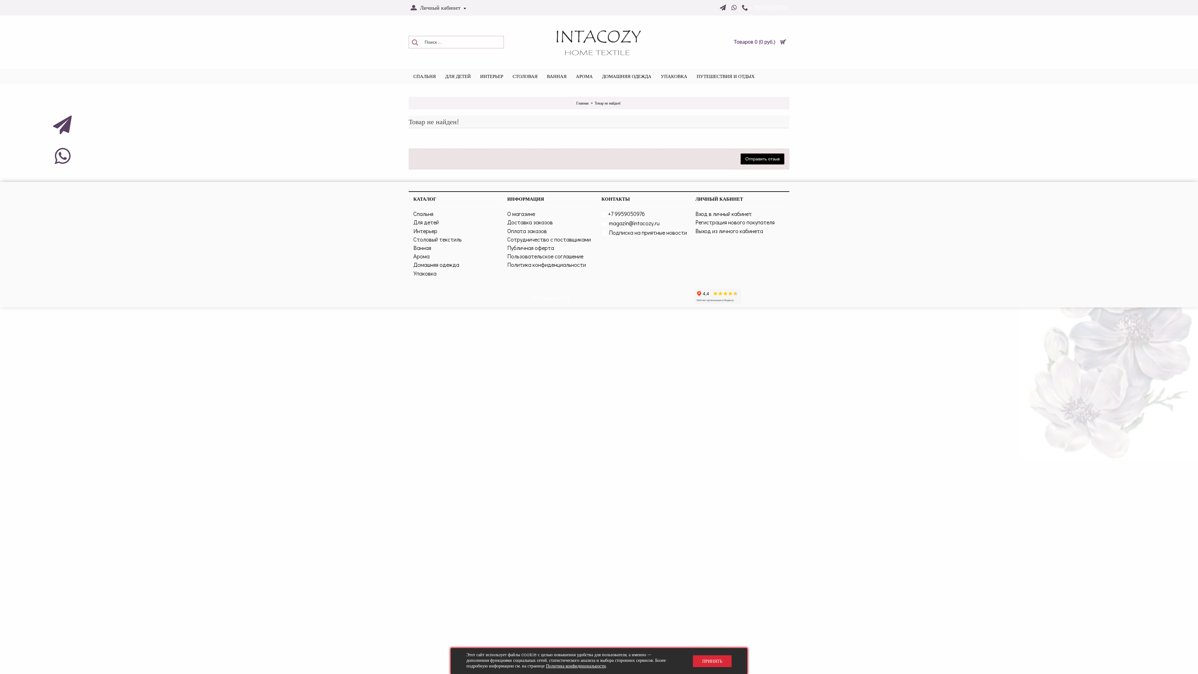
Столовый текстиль (437, 239)
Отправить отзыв (762, 158)
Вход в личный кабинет (723, 213)
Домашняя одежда (436, 264)
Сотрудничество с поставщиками (549, 239)
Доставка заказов (530, 222)
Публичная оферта (530, 248)
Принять (712, 661)
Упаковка (424, 273)
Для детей (426, 222)
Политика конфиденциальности (546, 264)
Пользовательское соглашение (545, 256)
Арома (421, 256)
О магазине (521, 213)
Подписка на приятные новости (648, 232)
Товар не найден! (608, 103)
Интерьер (425, 231)
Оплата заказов (527, 231)
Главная (582, 103)
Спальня (423, 213)
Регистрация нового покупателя (735, 222)
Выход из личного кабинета (729, 231)
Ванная (422, 248)
